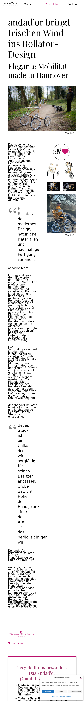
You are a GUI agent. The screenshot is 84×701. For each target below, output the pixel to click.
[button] (81, 677)
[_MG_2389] (69, 186)
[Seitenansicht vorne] (53, 170)
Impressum (68, 696)
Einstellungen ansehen (75, 691)
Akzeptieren (48, 691)
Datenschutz (62, 696)
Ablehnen (60, 691)
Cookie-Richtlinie (55, 696)
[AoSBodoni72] (11, 4)
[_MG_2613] (53, 186)
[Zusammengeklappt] (69, 170)
